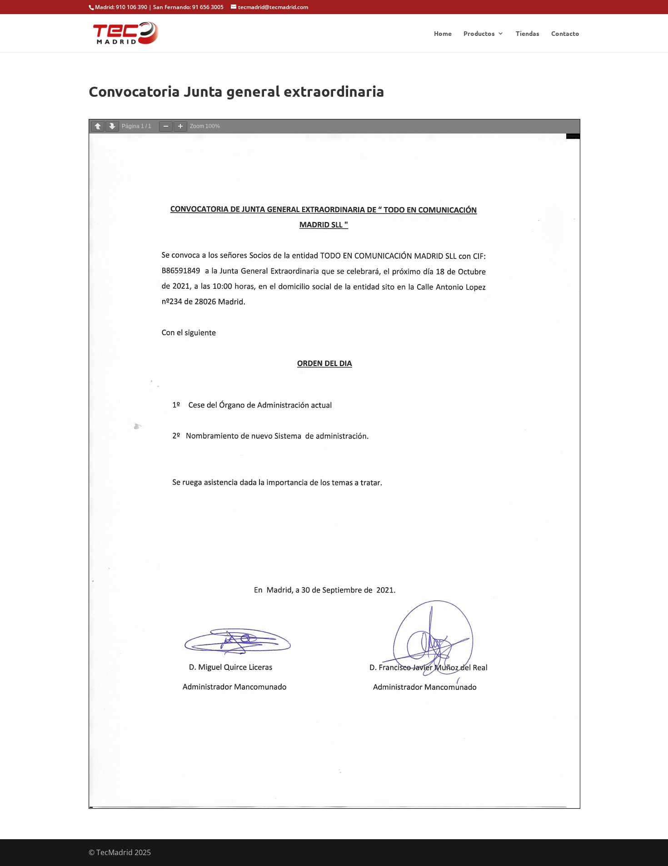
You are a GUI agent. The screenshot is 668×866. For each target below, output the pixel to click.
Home (443, 33)
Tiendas (527, 33)
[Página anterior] (98, 126)
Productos (479, 33)
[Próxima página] (112, 126)
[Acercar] (180, 126)
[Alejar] (166, 126)
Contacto (565, 33)
